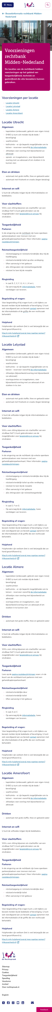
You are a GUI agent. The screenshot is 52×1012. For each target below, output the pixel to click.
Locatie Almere (12, 109)
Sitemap (5, 966)
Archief (5, 984)
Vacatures (6, 981)
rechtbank (26, 233)
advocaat (9, 153)
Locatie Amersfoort (14, 113)
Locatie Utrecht (12, 103)
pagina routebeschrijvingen (23, 674)
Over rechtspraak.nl (10, 987)
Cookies (5, 972)
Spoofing (6, 978)
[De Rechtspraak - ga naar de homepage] (9, 956)
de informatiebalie (39, 147)
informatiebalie (28, 286)
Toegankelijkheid (9, 975)
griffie (25, 311)
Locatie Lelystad (13, 106)
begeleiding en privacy (29, 213)
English (5, 995)
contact (33, 308)
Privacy (5, 969)
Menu (9, 5)
